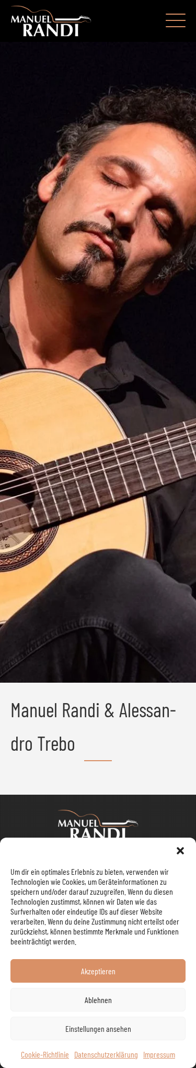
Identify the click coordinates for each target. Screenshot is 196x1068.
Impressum (159, 1054)
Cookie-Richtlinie (45, 1054)
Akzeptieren (98, 971)
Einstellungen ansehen (98, 1028)
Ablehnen (98, 1000)
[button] (180, 851)
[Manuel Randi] (50, 21)
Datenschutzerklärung (106, 1054)
